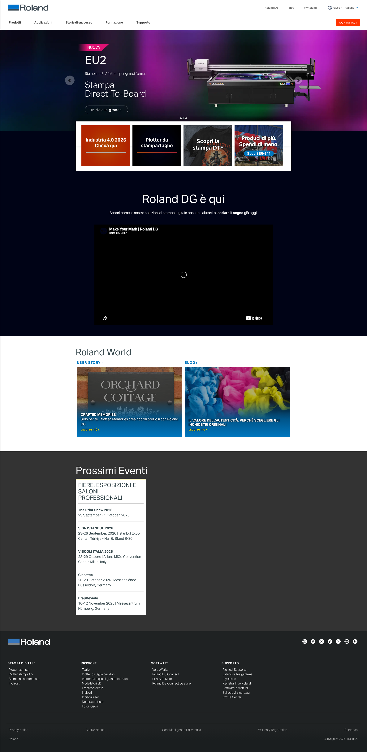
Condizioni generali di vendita (181, 730)
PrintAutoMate (162, 679)
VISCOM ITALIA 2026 (95, 551)
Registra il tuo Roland (237, 683)
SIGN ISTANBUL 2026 (95, 528)
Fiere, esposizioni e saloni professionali (107, 491)
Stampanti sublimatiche (24, 679)
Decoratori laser (93, 702)
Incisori (87, 693)
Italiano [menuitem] (349, 7)
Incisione (89, 663)
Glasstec (85, 575)
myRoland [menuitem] (310, 7)
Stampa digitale (21, 663)
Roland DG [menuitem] (271, 7)
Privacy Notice (18, 730)
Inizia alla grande (106, 110)
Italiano (13, 739)
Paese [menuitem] (336, 7)
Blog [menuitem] (291, 7)
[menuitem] (17, 23)
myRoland (229, 679)
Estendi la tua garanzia (237, 674)
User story (89, 362)
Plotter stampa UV (21, 674)
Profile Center (232, 697)
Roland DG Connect (165, 674)
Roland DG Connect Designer (172, 683)
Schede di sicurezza (236, 693)
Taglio (86, 670)
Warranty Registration (272, 730)
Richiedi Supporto (235, 670)
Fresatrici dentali (93, 688)
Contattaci (351, 730)
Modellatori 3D (91, 683)
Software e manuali (235, 688)
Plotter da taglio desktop (98, 674)
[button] (70, 80)
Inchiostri (15, 683)
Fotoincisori (90, 706)
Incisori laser (90, 697)
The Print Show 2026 (95, 510)
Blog (190, 362)
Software (160, 663)
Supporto (230, 663)
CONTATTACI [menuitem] (348, 22)
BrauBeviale (88, 598)
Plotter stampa (18, 670)
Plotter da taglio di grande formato (105, 679)
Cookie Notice (95, 730)
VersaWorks (160, 670)
